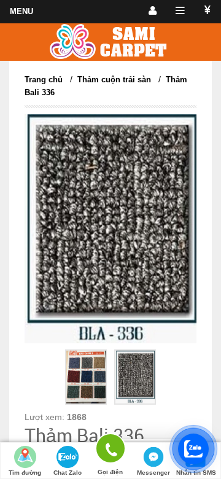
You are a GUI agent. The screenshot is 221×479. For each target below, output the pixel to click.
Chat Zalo (67, 472)
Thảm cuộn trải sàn (114, 79)
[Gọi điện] (110, 450)
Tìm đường (25, 472)
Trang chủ (44, 79)
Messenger (153, 472)
